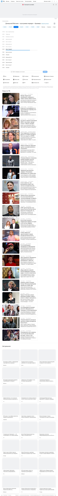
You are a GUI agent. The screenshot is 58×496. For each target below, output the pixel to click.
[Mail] (1, 1)
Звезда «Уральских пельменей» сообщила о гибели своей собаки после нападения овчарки (28, 97)
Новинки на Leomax (10, 36)
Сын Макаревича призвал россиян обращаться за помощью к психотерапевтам (29, 309)
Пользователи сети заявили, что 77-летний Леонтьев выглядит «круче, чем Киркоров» (28, 334)
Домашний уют (9, 44)
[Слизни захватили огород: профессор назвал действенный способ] (47, 484)
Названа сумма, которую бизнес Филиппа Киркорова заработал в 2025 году (28, 284)
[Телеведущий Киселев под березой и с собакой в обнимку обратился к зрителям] (47, 394)
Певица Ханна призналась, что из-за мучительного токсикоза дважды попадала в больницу (28, 197)
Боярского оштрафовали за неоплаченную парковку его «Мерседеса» (28, 110)
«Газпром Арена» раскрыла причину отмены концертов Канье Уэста (28, 321)
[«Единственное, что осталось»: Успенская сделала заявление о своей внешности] (10, 394)
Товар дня (8, 34)
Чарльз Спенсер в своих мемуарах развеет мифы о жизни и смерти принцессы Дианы (28, 296)
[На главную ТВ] (3, 1)
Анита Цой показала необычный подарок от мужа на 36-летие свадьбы (28, 222)
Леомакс (7, 54)
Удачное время (9, 39)
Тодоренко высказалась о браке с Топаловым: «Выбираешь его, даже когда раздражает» (28, 172)
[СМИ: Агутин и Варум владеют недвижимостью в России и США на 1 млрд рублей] (47, 466)
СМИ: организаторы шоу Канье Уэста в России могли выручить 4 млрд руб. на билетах (28, 209)
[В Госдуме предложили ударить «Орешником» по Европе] (10, 376)
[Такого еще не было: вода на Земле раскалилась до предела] (10, 448)
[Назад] (54, 5)
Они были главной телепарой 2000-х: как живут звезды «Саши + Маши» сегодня (29, 122)
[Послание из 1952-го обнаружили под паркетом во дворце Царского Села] (10, 357)
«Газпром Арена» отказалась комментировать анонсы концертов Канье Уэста (29, 159)
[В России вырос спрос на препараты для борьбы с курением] (29, 466)
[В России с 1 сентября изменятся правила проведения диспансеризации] (10, 412)
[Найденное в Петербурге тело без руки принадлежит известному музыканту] (29, 376)
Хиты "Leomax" (9, 41)
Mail (1, 495)
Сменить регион (45, 23)
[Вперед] (56, 5)
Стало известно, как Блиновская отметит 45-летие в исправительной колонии (27, 184)
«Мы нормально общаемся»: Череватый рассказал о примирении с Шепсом (28, 259)
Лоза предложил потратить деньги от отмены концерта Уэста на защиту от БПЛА (28, 134)
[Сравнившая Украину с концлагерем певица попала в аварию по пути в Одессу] (47, 376)
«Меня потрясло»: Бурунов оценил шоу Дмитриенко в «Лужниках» (28, 147)
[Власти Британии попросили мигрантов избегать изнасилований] (10, 484)
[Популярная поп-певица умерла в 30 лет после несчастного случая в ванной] (29, 394)
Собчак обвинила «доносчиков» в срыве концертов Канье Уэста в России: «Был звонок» (27, 234)
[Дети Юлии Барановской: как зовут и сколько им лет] (29, 430)
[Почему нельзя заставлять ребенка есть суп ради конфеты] (29, 357)
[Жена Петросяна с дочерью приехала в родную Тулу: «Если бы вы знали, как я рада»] (29, 448)
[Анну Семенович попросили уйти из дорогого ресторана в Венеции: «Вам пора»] (47, 357)
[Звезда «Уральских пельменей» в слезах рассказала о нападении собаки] (29, 484)
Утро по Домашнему (10, 31)
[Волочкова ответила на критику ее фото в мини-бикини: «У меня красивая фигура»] (47, 448)
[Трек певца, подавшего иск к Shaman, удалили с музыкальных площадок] (29, 412)
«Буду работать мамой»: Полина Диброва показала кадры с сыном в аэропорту (28, 271)
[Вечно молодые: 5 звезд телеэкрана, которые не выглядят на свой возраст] (47, 412)
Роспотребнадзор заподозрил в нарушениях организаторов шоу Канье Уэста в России (28, 246)
